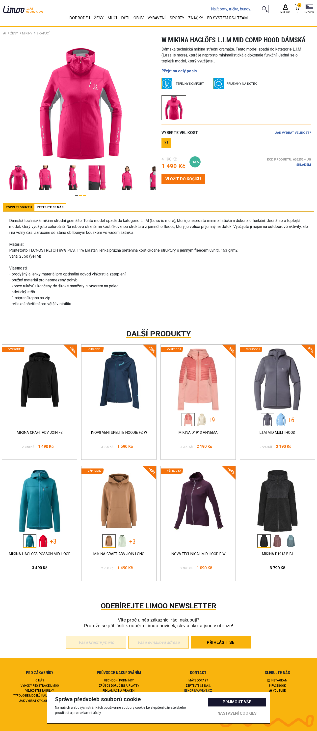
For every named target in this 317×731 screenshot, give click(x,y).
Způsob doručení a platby (119, 685)
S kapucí (43, 33)
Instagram (279, 680)
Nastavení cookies (237, 713)
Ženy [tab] (99, 18)
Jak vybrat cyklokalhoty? (39, 701)
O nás (39, 680)
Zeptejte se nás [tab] (50, 207)
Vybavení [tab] (157, 18)
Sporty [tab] (177, 18)
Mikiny (27, 33)
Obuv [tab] (138, 18)
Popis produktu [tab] (19, 207)
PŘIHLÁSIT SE (221, 642)
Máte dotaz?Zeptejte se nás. (198, 682)
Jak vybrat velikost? (293, 133)
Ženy (14, 33)
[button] (309, 9)
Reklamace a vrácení (119, 690)
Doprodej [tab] (79, 18)
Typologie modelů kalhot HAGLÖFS (39, 695)
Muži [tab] (112, 18)
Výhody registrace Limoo (40, 685)
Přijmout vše (237, 702)
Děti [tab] (125, 18)
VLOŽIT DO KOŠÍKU (183, 179)
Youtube (279, 690)
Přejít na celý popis (179, 71)
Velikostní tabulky (39, 690)
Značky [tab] (195, 18)
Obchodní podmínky (119, 680)
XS (166, 143)
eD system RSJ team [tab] (227, 18)
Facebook (278, 685)
